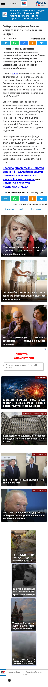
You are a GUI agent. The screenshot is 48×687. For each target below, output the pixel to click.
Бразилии (29, 13)
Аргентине (15, 16)
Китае (20, 13)
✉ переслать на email (13, 209)
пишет (15, 74)
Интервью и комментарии (34, 414)
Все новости (36, 209)
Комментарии (39, 38)
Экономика (41, 378)
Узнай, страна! (39, 455)
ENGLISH (13, 3)
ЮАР (37, 13)
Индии (13, 13)
